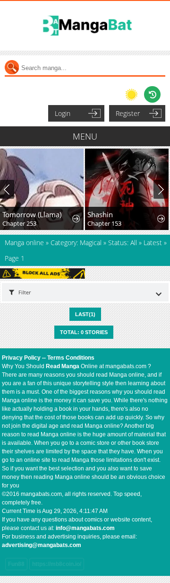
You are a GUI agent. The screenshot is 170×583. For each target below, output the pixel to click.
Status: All (122, 242)
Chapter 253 (19, 223)
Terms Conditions (70, 357)
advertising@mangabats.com (41, 545)
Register (128, 113)
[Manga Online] (85, 26)
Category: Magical (76, 242)
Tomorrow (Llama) (31, 214)
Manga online (25, 242)
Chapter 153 (104, 223)
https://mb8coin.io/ (56, 564)
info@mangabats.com (85, 528)
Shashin (100, 214)
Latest (153, 242)
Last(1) (85, 314)
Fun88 (16, 564)
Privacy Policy (21, 357)
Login (62, 113)
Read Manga (62, 366)
